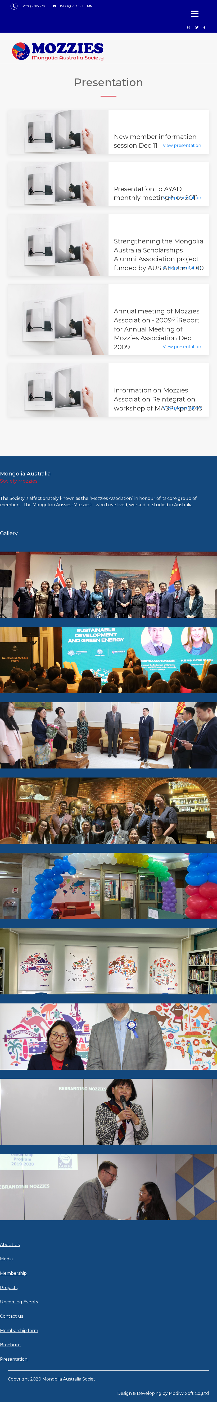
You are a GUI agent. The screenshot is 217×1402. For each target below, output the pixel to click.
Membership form (19, 1330)
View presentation (182, 145)
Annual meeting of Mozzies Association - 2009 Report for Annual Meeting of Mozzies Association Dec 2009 (157, 329)
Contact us (11, 1316)
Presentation (14, 1359)
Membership (13, 1273)
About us (10, 1244)
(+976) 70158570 (34, 6)
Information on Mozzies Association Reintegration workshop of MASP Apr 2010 (158, 399)
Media (6, 1258)
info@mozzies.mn (76, 6)
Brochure (10, 1344)
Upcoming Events (19, 1301)
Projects (8, 1287)
